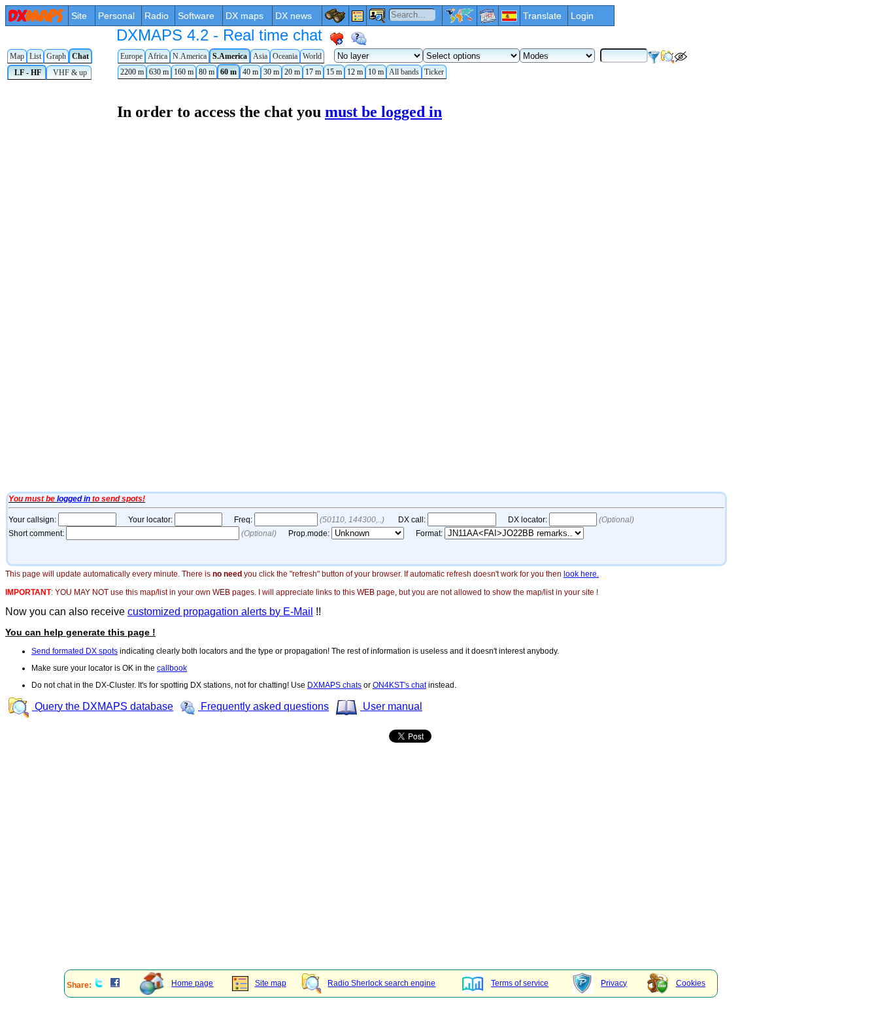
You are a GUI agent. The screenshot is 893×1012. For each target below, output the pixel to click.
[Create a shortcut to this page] (336, 38)
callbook (172, 668)
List (35, 56)
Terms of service (519, 983)
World (312, 56)
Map (17, 56)
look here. (581, 574)
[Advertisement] (397, 868)
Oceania (285, 56)
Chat (80, 56)
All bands (404, 71)
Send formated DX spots (74, 651)
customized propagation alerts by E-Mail (220, 611)
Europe (131, 56)
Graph (56, 56)
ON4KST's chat (399, 685)
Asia (260, 56)
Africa (157, 56)
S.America (229, 56)
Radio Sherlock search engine (381, 983)
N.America (190, 56)
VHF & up (69, 72)
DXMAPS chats (334, 685)
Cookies (690, 983)
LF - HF (26, 72)
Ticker (434, 71)
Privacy (614, 983)
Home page (192, 983)
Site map (270, 983)
